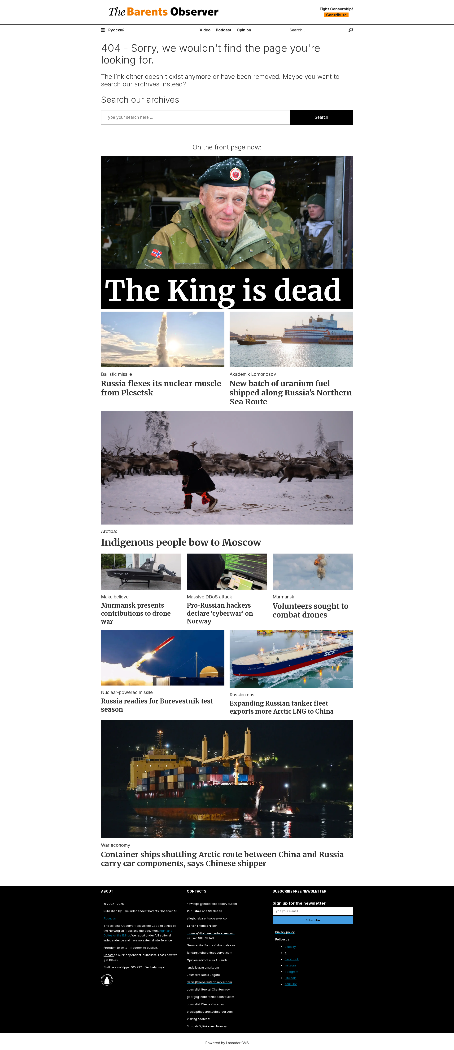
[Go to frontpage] (165, 12)
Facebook (292, 959)
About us (110, 918)
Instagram (291, 965)
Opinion (244, 30)
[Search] (351, 30)
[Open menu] (103, 30)
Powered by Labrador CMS (227, 1043)
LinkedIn (291, 978)
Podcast (223, 30)
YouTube (291, 984)
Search (321, 117)
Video (205, 30)
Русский (116, 30)
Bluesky (290, 946)
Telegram (291, 972)
